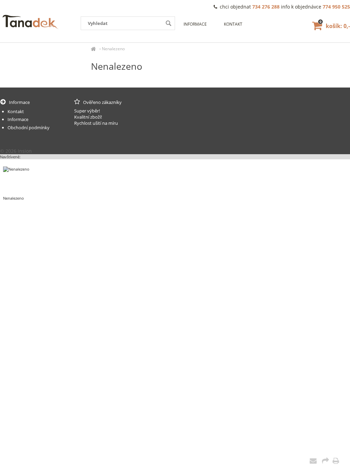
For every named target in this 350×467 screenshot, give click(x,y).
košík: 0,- (335, 26)
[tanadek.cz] (93, 49)
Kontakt (233, 24)
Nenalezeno (113, 49)
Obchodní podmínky (29, 127)
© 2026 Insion (16, 151)
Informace (195, 24)
